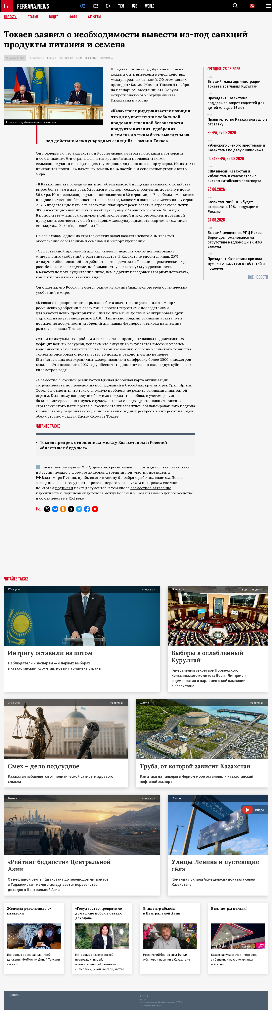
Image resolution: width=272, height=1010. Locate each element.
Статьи (33, 17)
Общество (91, 57)
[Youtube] (95, 509)
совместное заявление (150, 488)
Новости (10, 17)
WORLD (149, 6)
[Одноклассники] (63, 509)
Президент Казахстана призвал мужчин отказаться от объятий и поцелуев (236, 263)
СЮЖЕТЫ (94, 17)
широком (153, 482)
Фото (73, 17)
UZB (134, 6)
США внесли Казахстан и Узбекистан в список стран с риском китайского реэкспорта (234, 176)
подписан (64, 488)
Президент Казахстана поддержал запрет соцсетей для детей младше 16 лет (235, 103)
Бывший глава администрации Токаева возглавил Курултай (233, 84)
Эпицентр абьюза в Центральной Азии (161, 910)
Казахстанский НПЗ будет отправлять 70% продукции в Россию (232, 206)
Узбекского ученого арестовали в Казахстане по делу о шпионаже (236, 147)
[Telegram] (79, 509)
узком (135, 482)
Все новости (258, 277)
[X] (47, 509)
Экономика (66, 57)
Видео (54, 17)
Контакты (14, 994)
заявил (180, 79)
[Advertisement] (136, 547)
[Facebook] (87, 509)
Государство (36, 57)
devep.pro (157, 1006)
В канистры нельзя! (229, 908)
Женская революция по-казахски (29, 910)
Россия (51, 57)
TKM (121, 6)
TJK (108, 6)
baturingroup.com (166, 1002)
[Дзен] (71, 509)
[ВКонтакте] (55, 509)
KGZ (95, 6)
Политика (106, 57)
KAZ (82, 6)
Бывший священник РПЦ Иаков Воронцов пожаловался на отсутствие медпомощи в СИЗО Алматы (234, 239)
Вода (79, 57)
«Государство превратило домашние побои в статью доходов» (98, 913)
